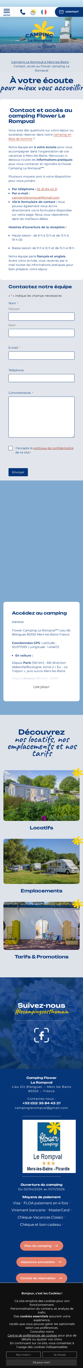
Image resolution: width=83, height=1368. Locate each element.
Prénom (14, 309)
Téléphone (16, 370)
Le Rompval (41, 1082)
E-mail (14, 348)
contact (72, 11)
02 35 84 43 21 (47, 189)
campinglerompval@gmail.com (36, 197)
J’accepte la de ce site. (44, 450)
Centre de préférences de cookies (32, 1335)
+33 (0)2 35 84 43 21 (41, 1103)
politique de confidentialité (53, 448)
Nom (12, 325)
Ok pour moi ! (41, 1362)
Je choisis (60, 1354)
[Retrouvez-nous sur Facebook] (42, 1035)
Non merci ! (23, 1354)
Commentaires (21, 393)
